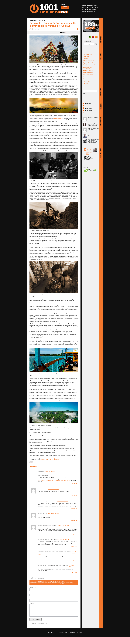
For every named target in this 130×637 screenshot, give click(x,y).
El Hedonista (88, 103)
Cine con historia (87, 54)
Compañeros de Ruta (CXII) (50, 501)
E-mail (35, 592)
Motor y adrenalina (88, 74)
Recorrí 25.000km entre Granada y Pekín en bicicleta (51, 458)
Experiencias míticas (89, 9)
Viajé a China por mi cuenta (50, 539)
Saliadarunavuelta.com (58, 118)
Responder (74, 483)
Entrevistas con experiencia (90, 65)
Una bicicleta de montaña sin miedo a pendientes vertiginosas (57, 551)
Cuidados (85, 58)
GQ (85, 105)
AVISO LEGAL (72, 632)
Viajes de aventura (88, 79)
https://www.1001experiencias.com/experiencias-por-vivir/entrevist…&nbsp (54, 480)
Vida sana (85, 83)
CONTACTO (79, 632)
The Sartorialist (89, 110)
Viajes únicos (86, 81)
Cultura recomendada (88, 60)
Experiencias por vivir (89, 11)
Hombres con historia (88, 72)
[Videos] (93, 37)
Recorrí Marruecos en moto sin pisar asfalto (49, 459)
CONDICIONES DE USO (62, 632)
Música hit (85, 77)
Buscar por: (85, 89)
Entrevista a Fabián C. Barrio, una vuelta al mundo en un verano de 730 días (52, 24)
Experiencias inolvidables (90, 7)
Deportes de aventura (88, 63)
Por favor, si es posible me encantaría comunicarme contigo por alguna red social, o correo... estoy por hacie (93, 124)
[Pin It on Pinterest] (66, 32)
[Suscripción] (96, 37)
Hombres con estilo (88, 70)
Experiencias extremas (89, 5)
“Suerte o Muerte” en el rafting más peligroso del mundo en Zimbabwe (88, 158)
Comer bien (86, 56)
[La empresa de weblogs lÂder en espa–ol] (90, 173)
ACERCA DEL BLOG (52, 632)
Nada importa (88, 107)
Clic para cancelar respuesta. (71, 580)
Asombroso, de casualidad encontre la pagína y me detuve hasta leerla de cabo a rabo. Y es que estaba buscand (93, 119)
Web (30, 598)
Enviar (96, 44)
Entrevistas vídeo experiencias (87, 67)
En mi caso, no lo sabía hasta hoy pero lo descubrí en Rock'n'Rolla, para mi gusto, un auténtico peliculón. (93, 141)
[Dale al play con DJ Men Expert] (90, 37)
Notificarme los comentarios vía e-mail (39, 623)
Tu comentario (32, 603)
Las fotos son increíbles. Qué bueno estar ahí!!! (93, 129)
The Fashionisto (88, 108)
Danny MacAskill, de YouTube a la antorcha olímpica (56, 565)
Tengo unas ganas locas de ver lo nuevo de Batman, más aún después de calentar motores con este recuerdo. (93, 135)
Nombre (33, 587)
